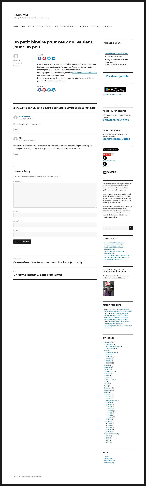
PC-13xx (108, 419)
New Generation (111, 400)
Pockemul (106, 167)
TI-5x (107, 438)
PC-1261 (110, 413)
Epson (108, 373)
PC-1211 (110, 407)
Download (95, 26)
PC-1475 (110, 427)
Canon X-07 (110, 371)
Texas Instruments (67, 26)
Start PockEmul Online (116, 138)
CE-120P (108, 394)
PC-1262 (110, 415)
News (23, 26)
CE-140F (108, 396)
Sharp (47, 26)
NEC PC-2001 (110, 380)
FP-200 (108, 355)
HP (56, 26)
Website (16, 231)
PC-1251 (110, 409)
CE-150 (108, 398)
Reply (16, 129)
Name (16, 211)
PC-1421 (110, 423)
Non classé (16, 66)
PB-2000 (109, 363)
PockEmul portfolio (117, 76)
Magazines (109, 344)
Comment (17, 181)
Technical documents (113, 346)
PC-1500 (108, 430)
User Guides (110, 348)
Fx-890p (109, 359)
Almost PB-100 (111, 352)
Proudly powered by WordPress (32, 476)
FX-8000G (109, 357)
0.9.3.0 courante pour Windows (84, 73)
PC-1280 (108, 402)
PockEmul (20, 15)
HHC (107, 375)
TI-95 (108, 442)
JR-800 (108, 377)
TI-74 (107, 440)
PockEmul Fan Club (109, 161)
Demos (31, 26)
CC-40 (108, 436)
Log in (106, 456)
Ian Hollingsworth (110, 326)
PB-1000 (109, 361)
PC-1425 (110, 425)
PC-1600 (108, 432)
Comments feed (109, 460)
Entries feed (108, 458)
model (106, 384)
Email (16, 221)
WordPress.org (109, 463)
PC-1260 (110, 411)
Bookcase (105, 26)
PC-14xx (108, 421)
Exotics (83, 26)
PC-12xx (108, 405)
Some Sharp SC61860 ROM (116, 52)
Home (15, 26)
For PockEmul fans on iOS (112, 259)
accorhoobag (24, 116)
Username (107, 317)
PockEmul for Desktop (116, 119)
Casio (39, 26)
